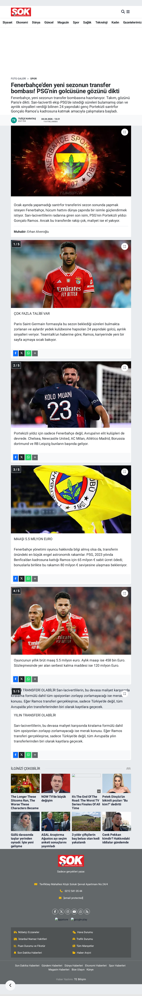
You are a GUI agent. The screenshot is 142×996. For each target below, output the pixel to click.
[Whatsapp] (80, 911)
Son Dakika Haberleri (29, 952)
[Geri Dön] (10, 985)
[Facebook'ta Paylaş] (15, 353)
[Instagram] (68, 911)
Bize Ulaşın (78, 969)
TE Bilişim (80, 979)
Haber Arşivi (84, 952)
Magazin (63, 22)
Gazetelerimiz (132, 22)
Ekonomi (22, 22)
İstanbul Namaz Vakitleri (33, 939)
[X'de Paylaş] (22, 353)
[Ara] (123, 12)
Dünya (36, 22)
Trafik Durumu (85, 939)
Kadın (115, 22)
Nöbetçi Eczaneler (28, 932)
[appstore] (61, 919)
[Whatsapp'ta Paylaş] (28, 353)
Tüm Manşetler (85, 946)
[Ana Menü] (128, 12)
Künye (90, 969)
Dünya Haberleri (74, 965)
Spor (76, 22)
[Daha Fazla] (35, 353)
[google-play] (79, 919)
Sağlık (87, 22)
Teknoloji (101, 22)
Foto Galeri (18, 78)
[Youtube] (74, 911)
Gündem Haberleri (52, 965)
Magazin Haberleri (58, 969)
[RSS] (87, 911)
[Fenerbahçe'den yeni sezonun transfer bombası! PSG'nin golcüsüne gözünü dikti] (71, 161)
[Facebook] (55, 911)
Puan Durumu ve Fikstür (31, 946)
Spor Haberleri (117, 965)
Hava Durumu (85, 932)
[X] (61, 911)
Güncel (48, 22)
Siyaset (7, 22)
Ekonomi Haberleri (96, 965)
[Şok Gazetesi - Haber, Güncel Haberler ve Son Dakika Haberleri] (21, 12)
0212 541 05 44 (73, 891)
